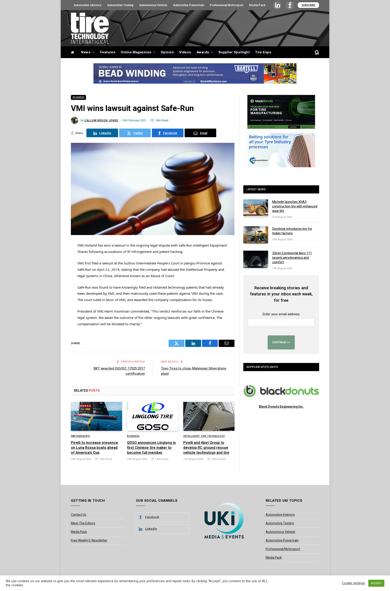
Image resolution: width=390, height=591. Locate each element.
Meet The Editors (83, 523)
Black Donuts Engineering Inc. (281, 406)
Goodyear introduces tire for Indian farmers (292, 231)
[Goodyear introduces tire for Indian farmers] (255, 234)
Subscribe (308, 5)
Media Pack (257, 5)
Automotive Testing (120, 5)
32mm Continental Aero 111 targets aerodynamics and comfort (292, 258)
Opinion (167, 52)
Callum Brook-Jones (101, 120)
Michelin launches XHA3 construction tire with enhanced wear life (294, 206)
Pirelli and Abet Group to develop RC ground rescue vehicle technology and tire (206, 447)
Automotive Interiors (87, 5)
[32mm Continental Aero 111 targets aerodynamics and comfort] (255, 259)
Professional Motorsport (226, 5)
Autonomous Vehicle (153, 5)
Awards (203, 52)
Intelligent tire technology (204, 436)
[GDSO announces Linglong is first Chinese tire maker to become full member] (152, 416)
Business (78, 97)
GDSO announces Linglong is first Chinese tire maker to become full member (151, 447)
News (86, 52)
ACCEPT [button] (376, 583)
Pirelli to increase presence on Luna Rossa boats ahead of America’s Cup (94, 447)
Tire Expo (263, 52)
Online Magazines (136, 52)
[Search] (316, 52)
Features (108, 52)
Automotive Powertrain (188, 5)
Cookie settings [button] (353, 583)
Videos (185, 52)
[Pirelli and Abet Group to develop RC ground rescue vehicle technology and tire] (208, 416)
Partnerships (80, 436)
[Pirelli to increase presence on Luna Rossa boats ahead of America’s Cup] (96, 416)
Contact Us (78, 514)
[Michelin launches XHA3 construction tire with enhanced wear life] (255, 208)
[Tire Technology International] (90, 28)
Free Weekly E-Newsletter (89, 540)
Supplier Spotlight (234, 52)
